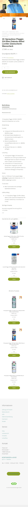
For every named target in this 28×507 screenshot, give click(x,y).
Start (3, 31)
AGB (3, 414)
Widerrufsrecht (5, 412)
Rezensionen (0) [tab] (6, 112)
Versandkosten (11, 57)
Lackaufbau (5, 438)
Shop (7, 31)
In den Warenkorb (10, 72)
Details (14, 246)
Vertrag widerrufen (13, 473)
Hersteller (4, 435)
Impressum (4, 419)
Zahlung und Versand (7, 409)
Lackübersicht (5, 433)
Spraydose (12, 31)
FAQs (3, 431)
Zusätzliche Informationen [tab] (9, 109)
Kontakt (4, 421)
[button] (4, 19)
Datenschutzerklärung (7, 416)
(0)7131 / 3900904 (6, 459)
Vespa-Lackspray (11, 93)
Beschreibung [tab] (5, 105)
